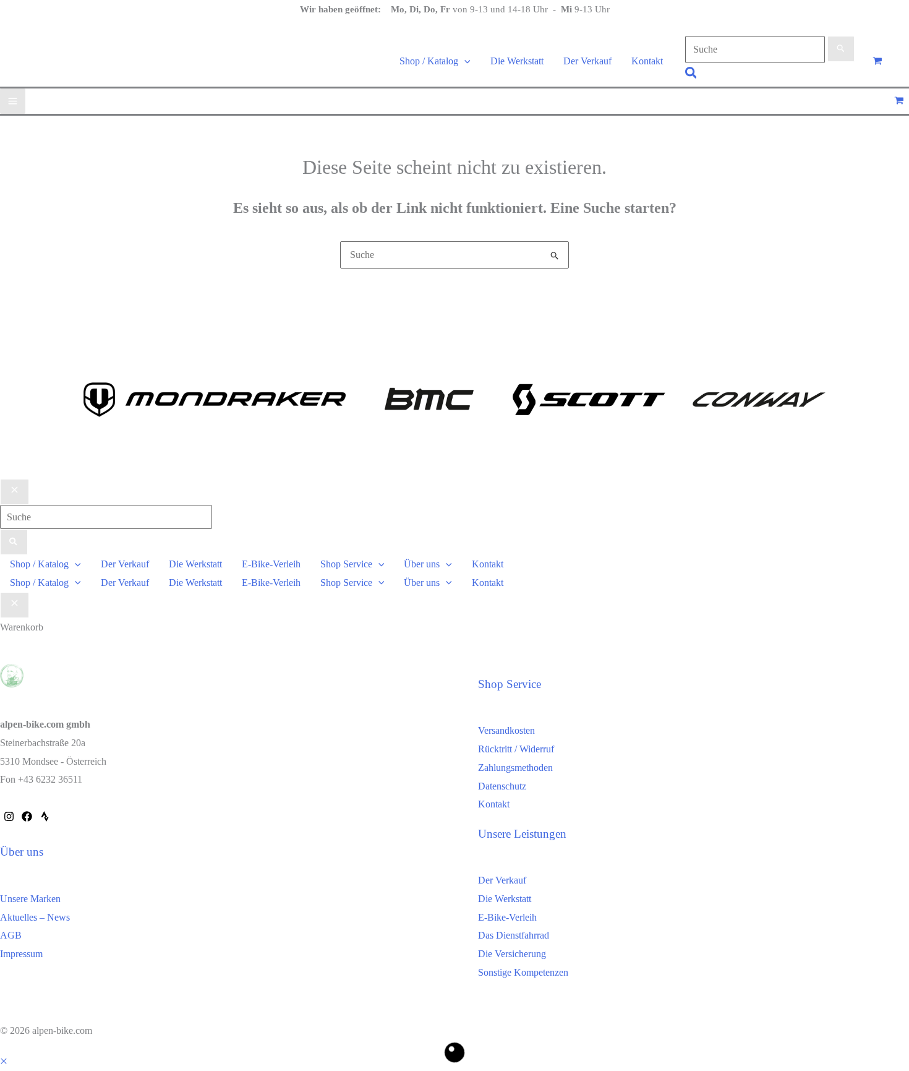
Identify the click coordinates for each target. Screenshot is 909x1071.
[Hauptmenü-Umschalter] (12, 101)
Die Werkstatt (504, 898)
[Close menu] (14, 492)
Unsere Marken (30, 898)
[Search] (14, 542)
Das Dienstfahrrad (513, 935)
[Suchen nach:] (770, 49)
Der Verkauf (502, 880)
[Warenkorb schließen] (14, 605)
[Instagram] (9, 816)
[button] (464, 61)
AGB (11, 935)
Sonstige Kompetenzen (523, 972)
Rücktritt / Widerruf (516, 749)
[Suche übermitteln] (841, 49)
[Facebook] (27, 816)
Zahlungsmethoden (515, 767)
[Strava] (45, 816)
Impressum (21, 953)
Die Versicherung (512, 953)
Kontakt (494, 804)
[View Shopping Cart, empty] (877, 61)
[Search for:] (106, 517)
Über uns (21, 851)
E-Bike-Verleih (507, 917)
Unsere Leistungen (522, 833)
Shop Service (509, 683)
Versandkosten (506, 730)
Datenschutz (502, 786)
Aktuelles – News (35, 917)
